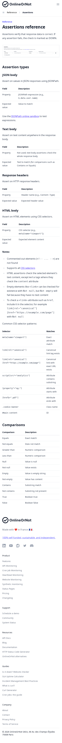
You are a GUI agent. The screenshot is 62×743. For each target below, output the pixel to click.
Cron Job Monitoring (12, 570)
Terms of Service (10, 724)
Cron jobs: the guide (12, 694)
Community (7, 618)
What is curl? (8, 685)
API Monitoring (9, 565)
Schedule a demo (10, 613)
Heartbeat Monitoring (12, 575)
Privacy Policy (8, 719)
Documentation (9, 647)
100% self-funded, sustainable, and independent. (28, 537)
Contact (6, 714)
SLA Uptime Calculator (13, 676)
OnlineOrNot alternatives (14, 656)
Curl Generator (9, 690)
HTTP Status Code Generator (16, 651)
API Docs (6, 638)
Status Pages (8, 588)
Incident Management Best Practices (20, 681)
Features (6, 561)
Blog (4, 642)
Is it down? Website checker (15, 671)
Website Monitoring (11, 579)
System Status (9, 622)
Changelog (7, 598)
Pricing (5, 593)
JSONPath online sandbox (25, 116)
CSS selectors (28, 268)
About (5, 710)
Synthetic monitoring (12, 584)
